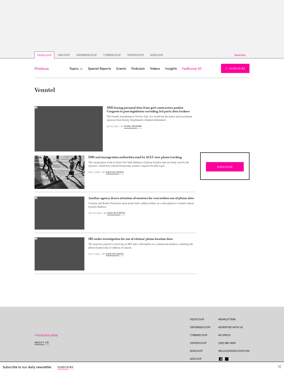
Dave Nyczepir (115, 172)
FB (219, 358)
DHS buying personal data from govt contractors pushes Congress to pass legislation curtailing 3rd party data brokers (148, 109)
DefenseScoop (86, 55)
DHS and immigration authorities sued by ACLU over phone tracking (135, 157)
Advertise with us (230, 327)
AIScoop (64, 55)
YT (244, 358)
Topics (74, 68)
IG (238, 358)
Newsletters (227, 319)
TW (226, 358)
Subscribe (237, 68)
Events (121, 68)
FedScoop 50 (191, 68)
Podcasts (138, 68)
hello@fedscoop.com (233, 350)
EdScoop (156, 55)
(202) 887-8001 (227, 343)
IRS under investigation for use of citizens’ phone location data (130, 239)
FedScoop (44, 55)
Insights (171, 68)
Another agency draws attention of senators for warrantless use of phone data (141, 198)
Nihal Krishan (133, 126)
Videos (155, 68)
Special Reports (99, 68)
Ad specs (224, 335)
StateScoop (135, 55)
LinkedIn (232, 358)
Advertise (240, 54)
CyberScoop (112, 55)
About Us (42, 342)
